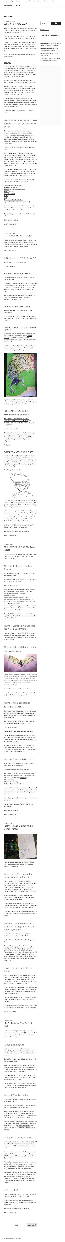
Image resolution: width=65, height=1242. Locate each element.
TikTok (6, 192)
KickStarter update (28, 958)
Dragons (16, 741)
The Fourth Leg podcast (19, 208)
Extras (18, 5)
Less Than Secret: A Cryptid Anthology (16, 715)
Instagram (7, 185)
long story (23, 948)
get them (20, 792)
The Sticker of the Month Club (13, 200)
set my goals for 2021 (22, 554)
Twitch (6, 196)
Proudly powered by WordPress (12, 1238)
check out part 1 (15, 30)
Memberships (8, 5)
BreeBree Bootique (10, 1099)
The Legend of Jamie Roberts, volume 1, (16, 419)
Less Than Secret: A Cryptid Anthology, (16, 421)
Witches (30, 739)
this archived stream (23, 1125)
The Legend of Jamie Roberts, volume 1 (21, 1059)
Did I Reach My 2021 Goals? (18, 235)
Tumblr (6, 189)
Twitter (6, 187)
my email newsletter (10, 202)
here (23, 1033)
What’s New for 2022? (15, 24)
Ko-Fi (5, 198)
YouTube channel (9, 194)
